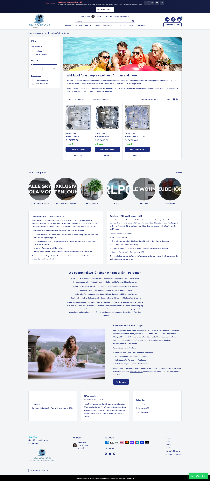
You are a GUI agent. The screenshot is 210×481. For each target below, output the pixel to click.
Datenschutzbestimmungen (117, 478)
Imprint (168, 444)
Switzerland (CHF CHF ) (37, 470)
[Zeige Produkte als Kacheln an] (174, 99)
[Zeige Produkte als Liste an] (177, 99)
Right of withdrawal (172, 451)
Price (33, 60)
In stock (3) (40, 51)
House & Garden (109, 25)
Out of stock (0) (41, 54)
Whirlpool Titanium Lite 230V (135, 136)
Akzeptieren (130, 478)
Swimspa (78, 25)
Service (122, 25)
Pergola (88, 25)
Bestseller (142, 25)
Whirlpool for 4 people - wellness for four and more (52, 33)
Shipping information (173, 454)
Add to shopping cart (137, 149)
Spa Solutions (71, 133)
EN (167, 20)
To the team (121, 382)
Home (30, 33)
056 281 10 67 (103, 16)
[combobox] (167, 19)
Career (168, 441)
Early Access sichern (104, 9)
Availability (35, 47)
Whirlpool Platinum (102, 136)
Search (168, 438)
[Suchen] (133, 20)
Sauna (97, 25)
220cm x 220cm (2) (43, 84)
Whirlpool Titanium (72, 136)
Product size (36, 76)
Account (173, 19)
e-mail (82, 448)
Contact (132, 25)
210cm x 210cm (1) (42, 80)
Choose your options (78, 149)
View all (179, 173)
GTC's (167, 448)
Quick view (78, 155)
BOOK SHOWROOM (172, 25)
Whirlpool (67, 25)
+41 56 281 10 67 (83, 445)
